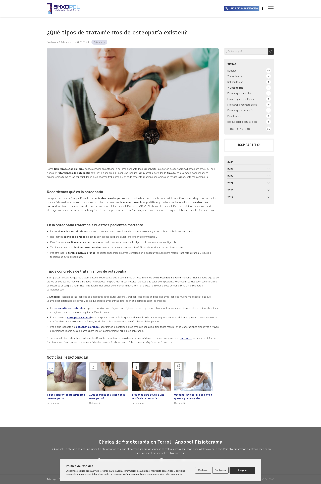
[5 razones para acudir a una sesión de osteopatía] (151, 376)
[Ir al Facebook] (262, 8)
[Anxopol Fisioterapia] (63, 8)
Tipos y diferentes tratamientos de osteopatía (66, 396)
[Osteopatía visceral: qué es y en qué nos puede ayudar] (193, 376)
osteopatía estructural (68, 308)
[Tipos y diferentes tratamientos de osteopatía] (66, 376)
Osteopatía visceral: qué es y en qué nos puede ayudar (193, 396)
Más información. (175, 474)
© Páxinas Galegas (263, 479)
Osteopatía (99, 42)
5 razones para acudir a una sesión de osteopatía (148, 396)
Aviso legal (52, 479)
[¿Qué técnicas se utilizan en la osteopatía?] (108, 376)
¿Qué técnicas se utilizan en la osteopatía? (107, 396)
